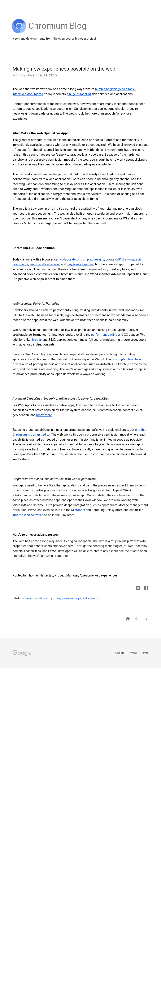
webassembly (91, 598)
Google (120, 652)
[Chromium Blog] (58, 32)
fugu (52, 598)
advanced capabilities (35, 598)
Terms (144, 652)
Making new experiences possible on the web (64, 69)
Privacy (133, 652)
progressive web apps (69, 598)
